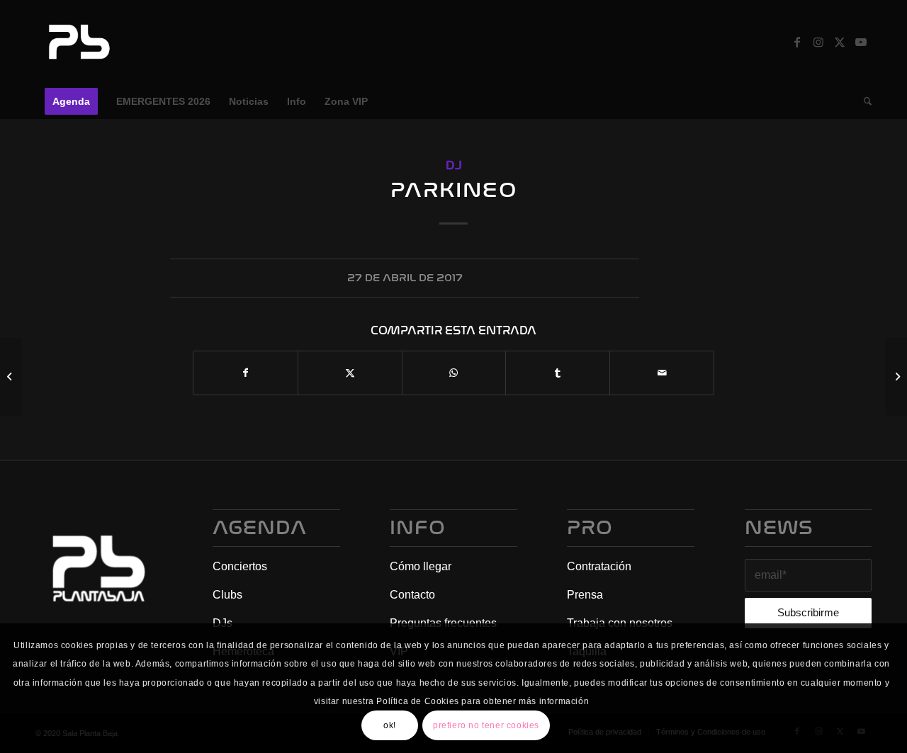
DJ (454, 165)
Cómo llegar (420, 566)
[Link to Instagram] (818, 41)
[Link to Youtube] (861, 41)
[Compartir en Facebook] (245, 373)
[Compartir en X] (350, 373)
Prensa (585, 595)
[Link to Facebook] (797, 41)
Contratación (599, 566)
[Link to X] (839, 41)
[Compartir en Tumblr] (557, 373)
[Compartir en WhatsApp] (454, 373)
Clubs (227, 595)
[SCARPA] (11, 377)
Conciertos (240, 566)
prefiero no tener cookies (486, 725)
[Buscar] (863, 101)
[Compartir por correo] (662, 373)
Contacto (412, 595)
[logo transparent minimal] (77, 42)
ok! (389, 725)
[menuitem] (71, 101)
